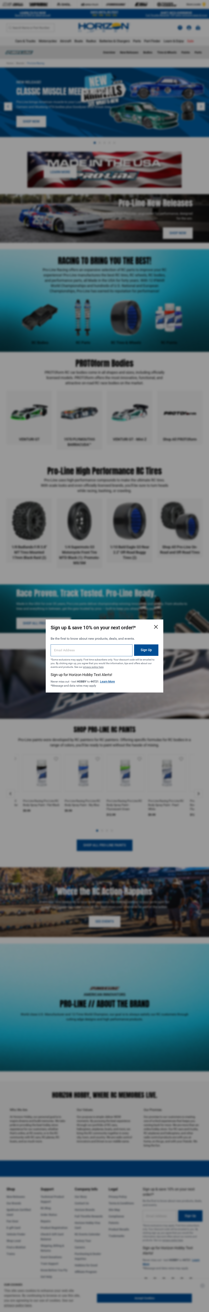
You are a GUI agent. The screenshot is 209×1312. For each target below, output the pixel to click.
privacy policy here (93, 667)
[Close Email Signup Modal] (155, 626)
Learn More (107, 681)
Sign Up (146, 650)
